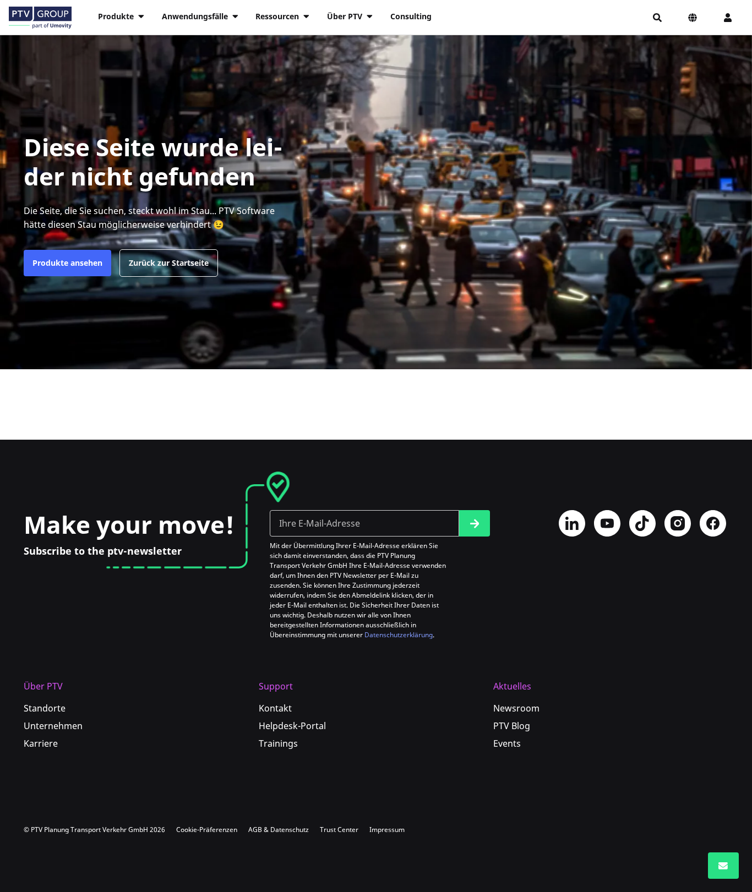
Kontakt (275, 708)
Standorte (45, 708)
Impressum (387, 829)
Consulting (411, 16)
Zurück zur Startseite (169, 263)
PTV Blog (511, 726)
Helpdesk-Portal (292, 726)
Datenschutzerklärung (398, 634)
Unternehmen (53, 726)
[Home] (40, 18)
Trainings (278, 743)
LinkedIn (572, 523)
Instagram (677, 523)
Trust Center (339, 829)
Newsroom (516, 708)
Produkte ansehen (67, 263)
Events (507, 743)
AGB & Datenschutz (278, 829)
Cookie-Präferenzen (206, 829)
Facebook (713, 523)
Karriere (41, 743)
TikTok (642, 523)
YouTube (607, 523)
